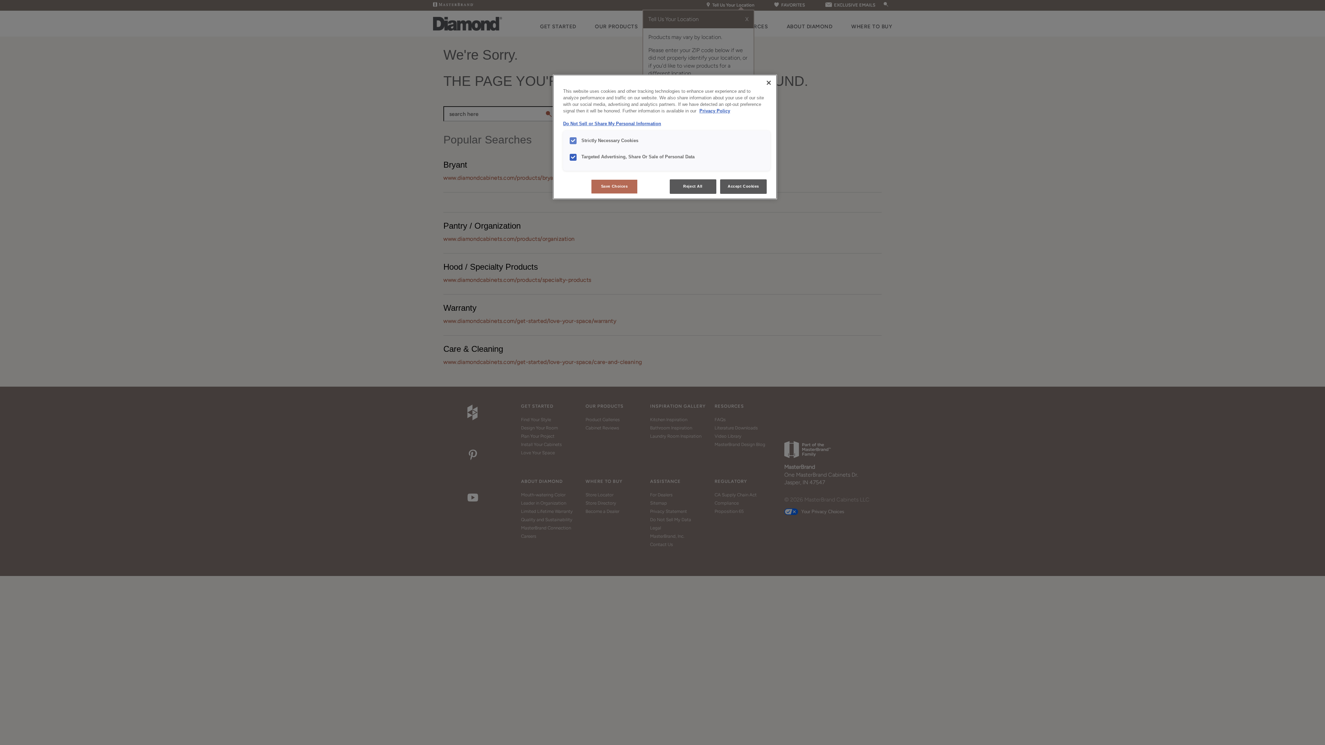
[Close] (768, 82)
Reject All (693, 186)
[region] (665, 136)
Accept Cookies (743, 186)
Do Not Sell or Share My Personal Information (612, 123)
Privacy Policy (714, 111)
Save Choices (614, 186)
